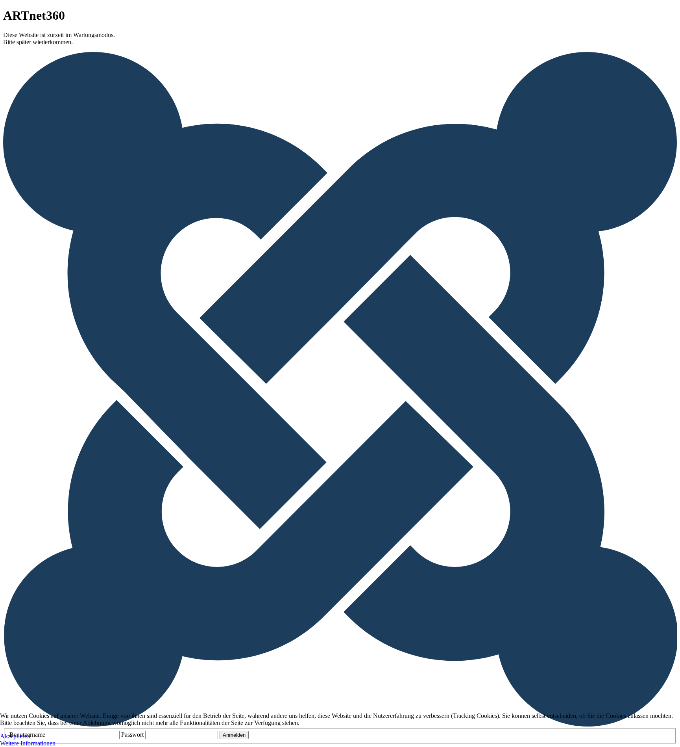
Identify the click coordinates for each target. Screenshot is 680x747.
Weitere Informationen (27, 743)
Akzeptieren (15, 736)
